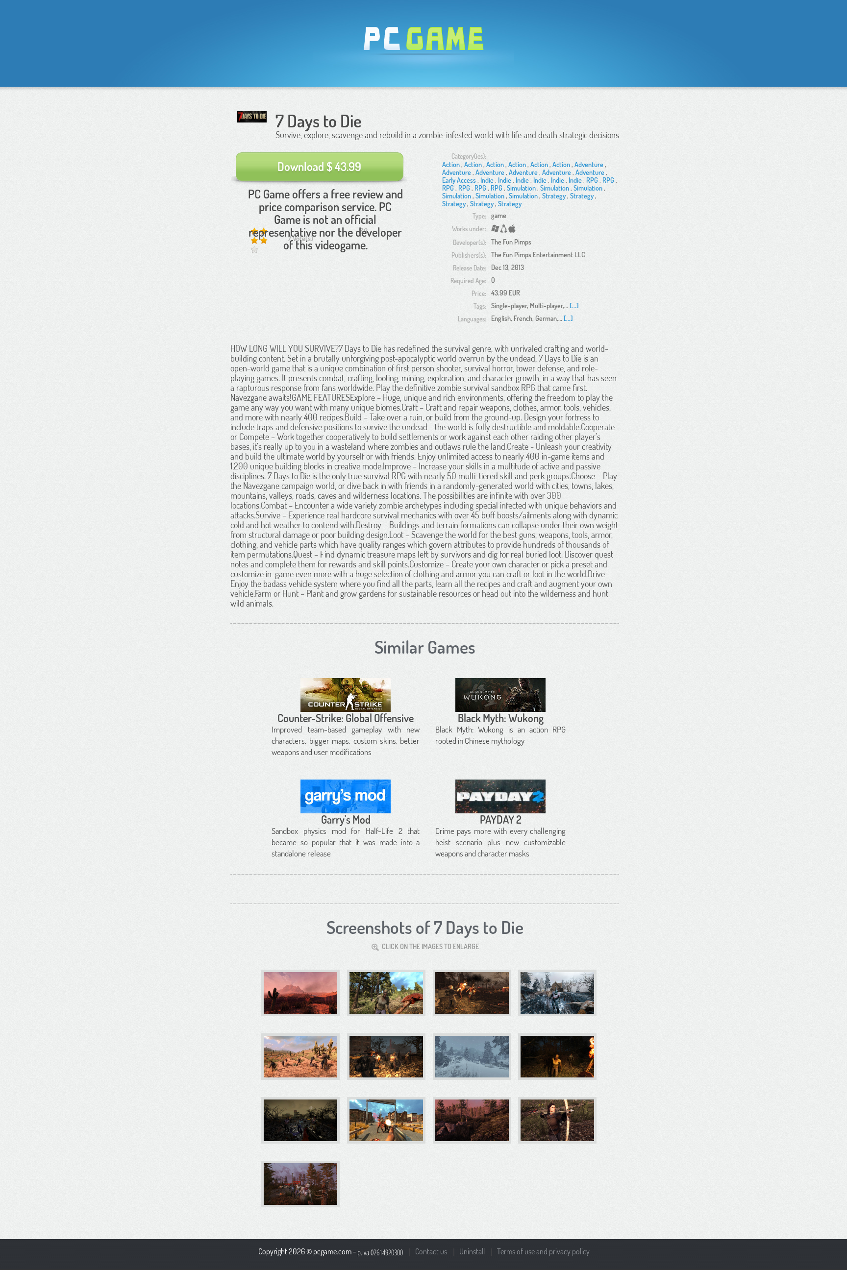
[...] (574, 305)
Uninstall (472, 1251)
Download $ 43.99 (319, 166)
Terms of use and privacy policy (543, 1251)
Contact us (431, 1251)
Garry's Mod (346, 819)
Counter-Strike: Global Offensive (345, 718)
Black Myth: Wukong (501, 718)
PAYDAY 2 (501, 819)
